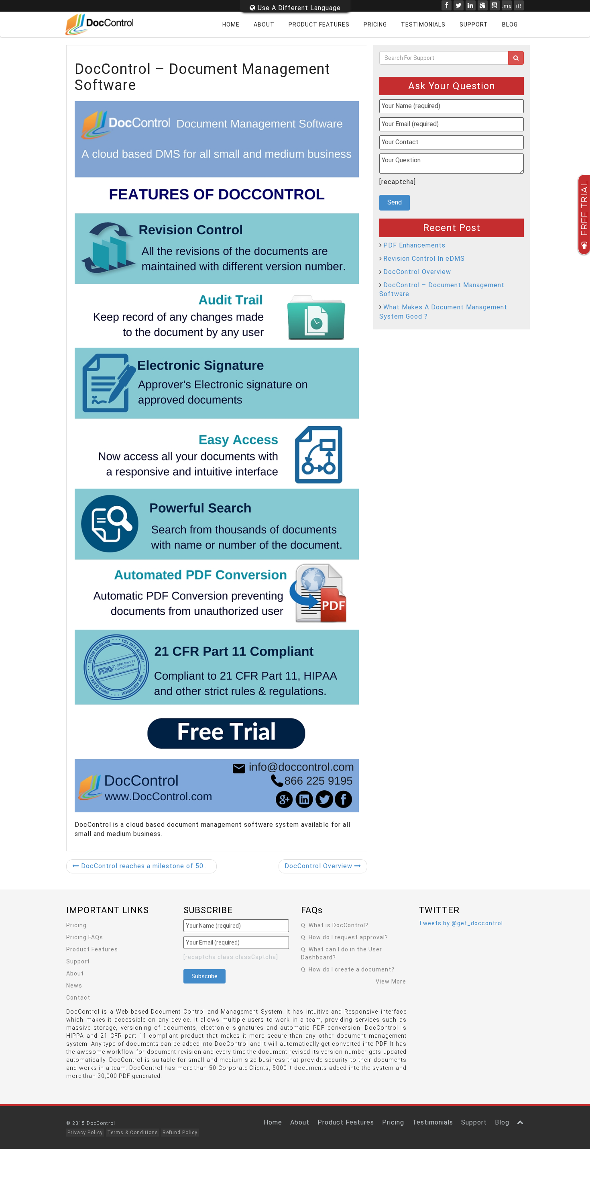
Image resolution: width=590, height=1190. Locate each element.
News (74, 985)
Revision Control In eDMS (424, 258)
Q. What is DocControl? (334, 925)
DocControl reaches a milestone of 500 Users (148, 866)
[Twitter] (459, 5)
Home (231, 24)
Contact (78, 997)
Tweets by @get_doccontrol (461, 923)
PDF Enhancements (414, 245)
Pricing (375, 24)
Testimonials (423, 24)
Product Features (319, 24)
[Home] (104, 24)
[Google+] (483, 5)
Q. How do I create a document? (348, 969)
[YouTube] (495, 5)
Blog (510, 24)
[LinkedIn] (471, 5)
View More (391, 981)
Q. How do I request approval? (344, 937)
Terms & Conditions (132, 1132)
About (264, 24)
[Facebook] (446, 5)
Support (474, 24)
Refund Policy (180, 1132)
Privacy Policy (85, 1132)
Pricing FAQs (84, 937)
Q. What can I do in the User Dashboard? (341, 953)
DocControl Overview (319, 866)
